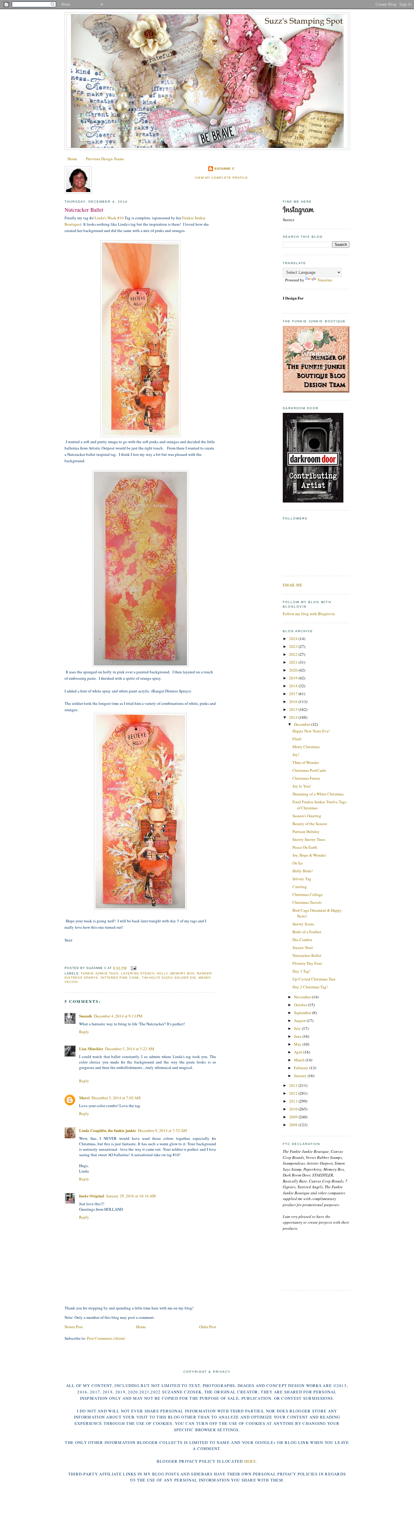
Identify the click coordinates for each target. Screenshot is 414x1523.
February (301, 1067)
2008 (294, 1124)
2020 (294, 670)
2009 (294, 1117)
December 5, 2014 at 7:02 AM (116, 1097)
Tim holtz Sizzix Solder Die (169, 977)
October (301, 1004)
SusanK (85, 1016)
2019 (294, 678)
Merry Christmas (306, 746)
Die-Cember (302, 939)
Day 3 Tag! (301, 971)
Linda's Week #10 (109, 218)
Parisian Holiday (306, 831)
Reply (84, 1031)
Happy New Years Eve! (311, 731)
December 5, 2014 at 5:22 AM (129, 1048)
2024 (294, 638)
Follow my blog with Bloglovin (309, 613)
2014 (294, 717)
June (298, 1036)
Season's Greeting (306, 815)
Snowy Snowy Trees (308, 839)
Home (72, 158)
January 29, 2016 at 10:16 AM (131, 1196)
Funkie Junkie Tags (100, 973)
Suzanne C (224, 168)
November (303, 997)
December (302, 724)
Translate (324, 280)
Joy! (295, 754)
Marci (84, 1097)
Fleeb (297, 739)
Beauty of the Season (309, 823)
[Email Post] (132, 968)
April (298, 1052)
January (301, 1075)
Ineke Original (91, 1196)
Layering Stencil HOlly (144, 973)
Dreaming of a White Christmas (318, 794)
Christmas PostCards (309, 770)
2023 (294, 646)
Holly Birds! (302, 871)
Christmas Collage (307, 894)
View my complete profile (221, 177)
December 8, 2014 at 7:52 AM (162, 1130)
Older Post (207, 1326)
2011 (294, 1101)
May (298, 1044)
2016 (294, 701)
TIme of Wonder (305, 762)
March (299, 1060)
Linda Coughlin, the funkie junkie (107, 1130)
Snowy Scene (303, 924)
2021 (294, 662)
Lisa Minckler (91, 1048)
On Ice (297, 863)
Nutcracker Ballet (84, 209)
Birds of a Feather (306, 931)
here (250, 1461)
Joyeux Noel (302, 947)
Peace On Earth (304, 847)
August (300, 1020)
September (303, 1012)
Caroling (299, 886)
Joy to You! (301, 786)
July (298, 1028)
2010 (294, 1109)
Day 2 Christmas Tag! (310, 987)
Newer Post (74, 1326)
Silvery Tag (301, 878)
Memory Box (182, 973)
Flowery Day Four (307, 963)
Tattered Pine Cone (119, 977)
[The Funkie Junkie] (316, 391)
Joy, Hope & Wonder (309, 855)
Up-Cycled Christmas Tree (314, 979)
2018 (294, 686)
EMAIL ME (292, 585)
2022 (294, 654)
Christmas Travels (307, 902)
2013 (294, 1085)
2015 (294, 709)
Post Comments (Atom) (106, 1338)
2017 (294, 693)
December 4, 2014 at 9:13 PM (118, 1016)
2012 (294, 1093)
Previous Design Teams (105, 158)
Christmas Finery (306, 778)
